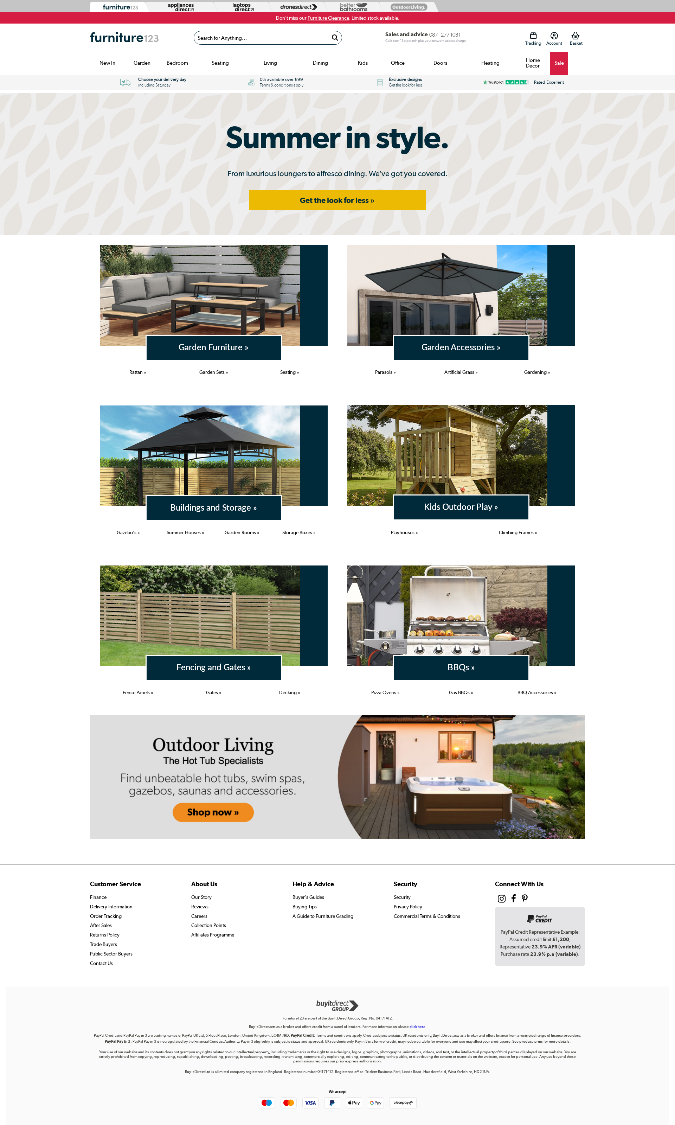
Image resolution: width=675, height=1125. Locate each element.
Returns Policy (105, 935)
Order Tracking (106, 916)
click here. (418, 1026)
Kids (363, 63)
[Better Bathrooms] (352, 7)
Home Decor (533, 63)
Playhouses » (404, 532)
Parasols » (385, 372)
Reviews (199, 906)
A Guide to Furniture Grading (322, 916)
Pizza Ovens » (385, 692)
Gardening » (537, 372)
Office (398, 63)
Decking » (289, 692)
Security (402, 897)
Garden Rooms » (242, 532)
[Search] (335, 37)
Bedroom (177, 63)
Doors (440, 63)
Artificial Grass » (461, 372)
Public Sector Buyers (111, 954)
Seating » (289, 372)
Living (270, 63)
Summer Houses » (185, 532)
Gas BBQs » (461, 692)
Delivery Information (111, 906)
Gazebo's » (128, 532)
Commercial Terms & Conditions (427, 916)
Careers (199, 916)
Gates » (213, 692)
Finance (98, 897)
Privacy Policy (408, 906)
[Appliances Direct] (180, 7)
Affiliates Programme (212, 935)
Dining (320, 63)
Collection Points (208, 925)
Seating (220, 63)
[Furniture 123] (118, 7)
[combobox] (268, 37)
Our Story (201, 897)
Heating (490, 63)
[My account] (554, 35)
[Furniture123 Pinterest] (525, 899)
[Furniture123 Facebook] (513, 899)
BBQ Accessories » (537, 692)
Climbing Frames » (518, 532)
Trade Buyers (103, 944)
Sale (559, 63)
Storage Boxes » (299, 532)
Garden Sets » (213, 372)
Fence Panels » (138, 692)
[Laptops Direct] (241, 7)
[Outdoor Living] (407, 7)
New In (107, 63)
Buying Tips (304, 906)
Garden (142, 63)
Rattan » (137, 372)
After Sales (101, 925)
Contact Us (101, 963)
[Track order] (533, 35)
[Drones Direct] (297, 7)
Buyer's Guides (308, 897)
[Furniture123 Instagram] (502, 900)
